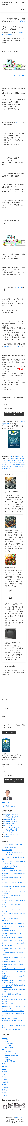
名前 (4, 699)
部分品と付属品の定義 (8, 930)
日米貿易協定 (6, 996)
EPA (12, 460)
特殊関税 (4, 1079)
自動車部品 (8, 1059)
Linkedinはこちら (7, 738)
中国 (3, 1074)
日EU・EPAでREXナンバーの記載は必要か (13, 943)
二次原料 (10, 462)
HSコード (18, 122)
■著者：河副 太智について (9, 802)
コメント (6, 679)
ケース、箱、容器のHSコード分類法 (12, 870)
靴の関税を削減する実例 (11, 530)
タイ (23, 460)
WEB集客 (4, 1066)
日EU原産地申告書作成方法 (10, 814)
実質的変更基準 (20, 464)
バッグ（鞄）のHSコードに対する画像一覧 (13, 642)
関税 (22, 466)
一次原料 (4, 462)
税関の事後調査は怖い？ (10, 819)
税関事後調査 (6, 1082)
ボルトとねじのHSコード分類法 (11, 1029)
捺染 (3, 466)
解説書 (4, 1085)
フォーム (5, 333)
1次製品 (17, 458)
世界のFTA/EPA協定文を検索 (11, 827)
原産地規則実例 (18, 456)
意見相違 (7, 1057)
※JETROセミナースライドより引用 (13, 75)
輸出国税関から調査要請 (10, 821)
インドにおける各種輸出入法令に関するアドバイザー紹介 (14, 603)
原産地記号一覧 (7, 833)
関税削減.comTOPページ (11, 346)
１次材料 (12, 458)
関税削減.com (18, 1117)
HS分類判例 (8, 1051)
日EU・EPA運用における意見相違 (11, 994)
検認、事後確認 (9, 1047)
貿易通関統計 (6, 1087)
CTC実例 (7, 1040)
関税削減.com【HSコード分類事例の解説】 (13, 3)
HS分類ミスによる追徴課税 (10, 1018)
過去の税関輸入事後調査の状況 (11, 918)
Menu (24, 9)
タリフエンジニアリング (11, 1053)
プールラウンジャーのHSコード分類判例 (13, 923)
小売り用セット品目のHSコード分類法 (13, 1011)
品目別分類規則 (11, 464)
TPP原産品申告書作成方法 (10, 816)
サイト (4, 717)
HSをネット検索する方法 (10, 829)
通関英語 (4, 1090)
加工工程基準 (18, 288)
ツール (4, 1069)
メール (5, 708)
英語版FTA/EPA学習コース (10, 834)
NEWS (4, 1063)
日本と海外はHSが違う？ (10, 831)
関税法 (4, 1092)
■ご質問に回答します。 (9, 806)
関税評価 (4, 1095)
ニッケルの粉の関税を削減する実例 (14, 492)
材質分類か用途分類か (8, 1004)
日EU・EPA (8, 1045)
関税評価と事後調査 (8, 823)
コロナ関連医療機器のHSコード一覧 (12, 940)
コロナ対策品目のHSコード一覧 (11, 962)
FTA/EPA (11, 456)
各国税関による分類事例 (11, 1055)
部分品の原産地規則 (10, 1061)
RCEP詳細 (5, 921)
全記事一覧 (6, 836)
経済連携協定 (11, 466)
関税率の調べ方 (7, 825)
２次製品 (7, 460)
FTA (15, 460)
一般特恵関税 (6, 1071)
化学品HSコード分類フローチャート (12, 945)
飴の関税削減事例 (10, 568)
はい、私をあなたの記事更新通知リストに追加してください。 (13, 726)
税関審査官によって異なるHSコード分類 (13, 969)
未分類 (4, 1077)
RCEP (6, 1041)
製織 (19, 466)
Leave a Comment (7, 34)
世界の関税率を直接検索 (10, 818)
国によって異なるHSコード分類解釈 (12, 938)
